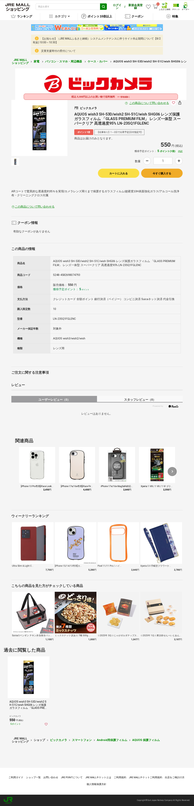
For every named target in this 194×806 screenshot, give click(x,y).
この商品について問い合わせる (149, 103)
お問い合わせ (50, 777)
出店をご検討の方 (175, 777)
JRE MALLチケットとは (98, 777)
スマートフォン (82, 740)
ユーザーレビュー (54, 399)
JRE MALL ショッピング (20, 61)
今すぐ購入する (162, 173)
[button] (172, 471)
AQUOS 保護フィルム (146, 740)
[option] (39, 128)
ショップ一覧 (33, 777)
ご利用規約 (120, 777)
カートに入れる (118, 173)
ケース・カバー (98, 61)
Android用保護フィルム (112, 740)
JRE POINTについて (72, 777)
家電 (37, 61)
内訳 (180, 151)
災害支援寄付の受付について (58, 50)
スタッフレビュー (140, 399)
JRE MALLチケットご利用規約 (145, 777)
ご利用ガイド (16, 777)
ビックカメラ (58, 740)
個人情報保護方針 (96, 784)
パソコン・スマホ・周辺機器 (64, 61)
